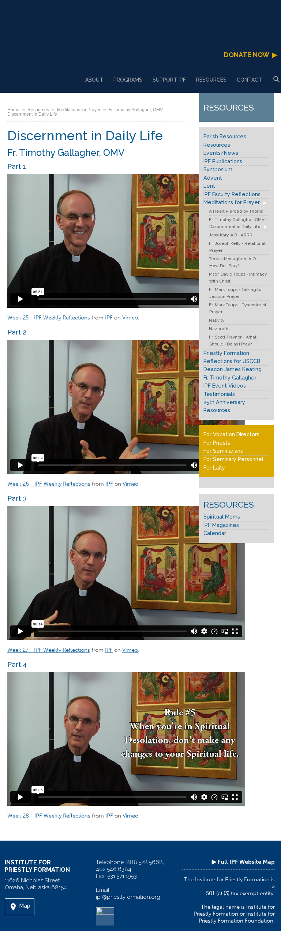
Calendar (214, 533)
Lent (209, 186)
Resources (211, 80)
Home (13, 109)
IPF (109, 317)
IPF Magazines (221, 525)
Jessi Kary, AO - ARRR (230, 235)
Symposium (217, 169)
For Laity (214, 468)
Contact (249, 80)
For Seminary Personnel (233, 459)
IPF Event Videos (224, 386)
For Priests (216, 443)
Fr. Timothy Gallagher (229, 378)
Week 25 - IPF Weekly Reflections (48, 317)
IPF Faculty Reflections (232, 194)
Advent (212, 178)
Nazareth (218, 328)
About (94, 80)
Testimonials (219, 394)
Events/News (220, 153)
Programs (127, 80)
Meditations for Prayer (79, 109)
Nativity (216, 320)
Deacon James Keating (232, 369)
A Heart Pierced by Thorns (236, 211)
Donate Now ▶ (250, 55)
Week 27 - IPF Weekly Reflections (48, 650)
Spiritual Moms (221, 517)
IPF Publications (222, 161)
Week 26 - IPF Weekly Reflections (48, 484)
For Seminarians (223, 451)
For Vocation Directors (231, 434)
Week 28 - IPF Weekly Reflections (48, 815)
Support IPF (169, 80)
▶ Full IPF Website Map (243, 861)
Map (19, 906)
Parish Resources (224, 136)
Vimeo (130, 317)
